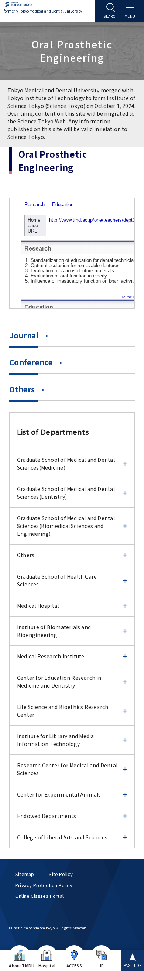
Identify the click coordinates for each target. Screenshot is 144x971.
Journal (24, 335)
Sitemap (24, 874)
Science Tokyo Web (41, 121)
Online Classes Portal (39, 895)
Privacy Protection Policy (43, 885)
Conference (31, 362)
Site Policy (61, 874)
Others (22, 389)
